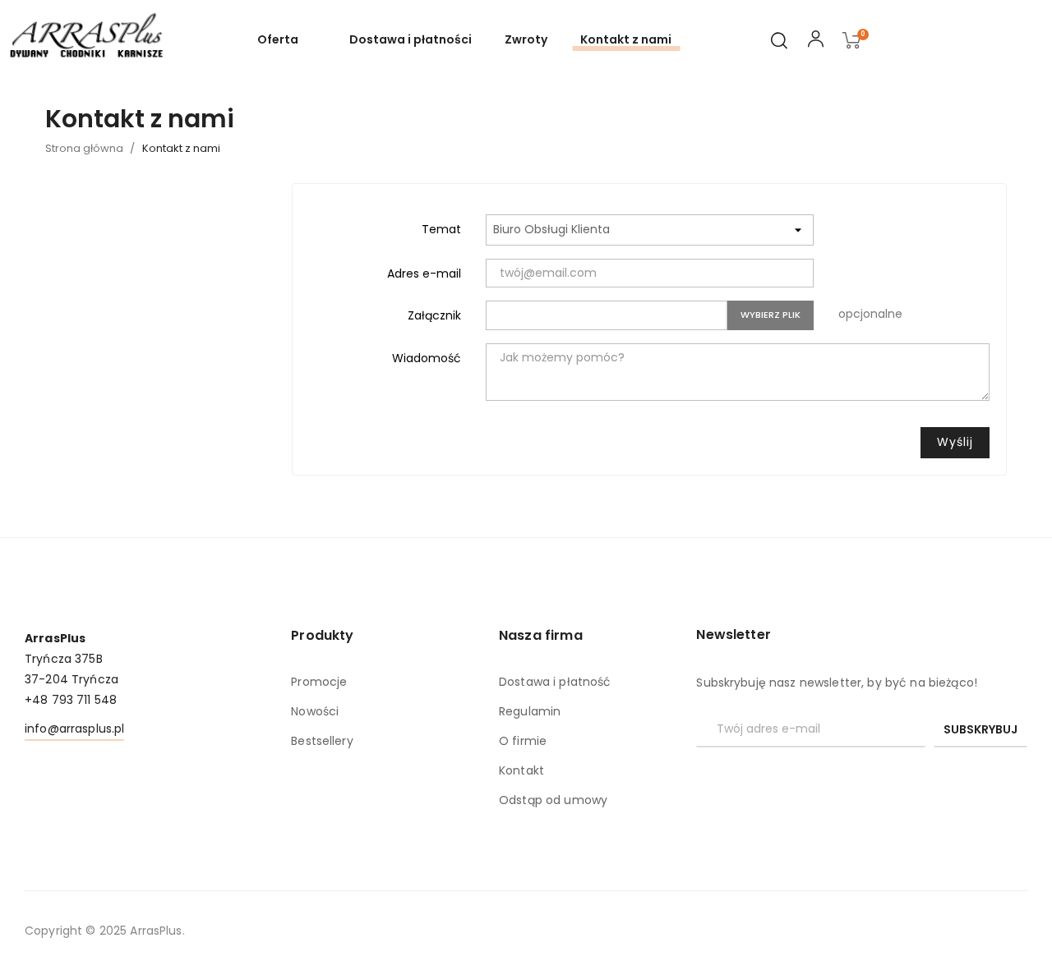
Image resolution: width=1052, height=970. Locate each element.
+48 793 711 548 (71, 700)
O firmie (523, 741)
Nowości (315, 711)
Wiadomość (426, 358)
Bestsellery (322, 741)
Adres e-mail (424, 273)
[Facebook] (702, 775)
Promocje (319, 681)
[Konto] (816, 42)
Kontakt (521, 770)
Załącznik (434, 315)
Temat (441, 229)
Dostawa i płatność (555, 681)
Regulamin (530, 711)
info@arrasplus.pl (74, 728)
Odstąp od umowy (553, 800)
